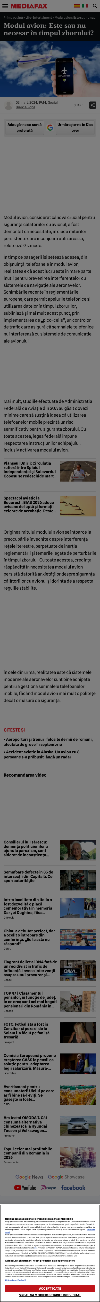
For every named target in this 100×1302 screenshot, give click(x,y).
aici (35, 1248)
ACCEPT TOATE (50, 1288)
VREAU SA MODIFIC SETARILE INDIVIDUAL (50, 1295)
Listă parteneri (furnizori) (15, 1280)
